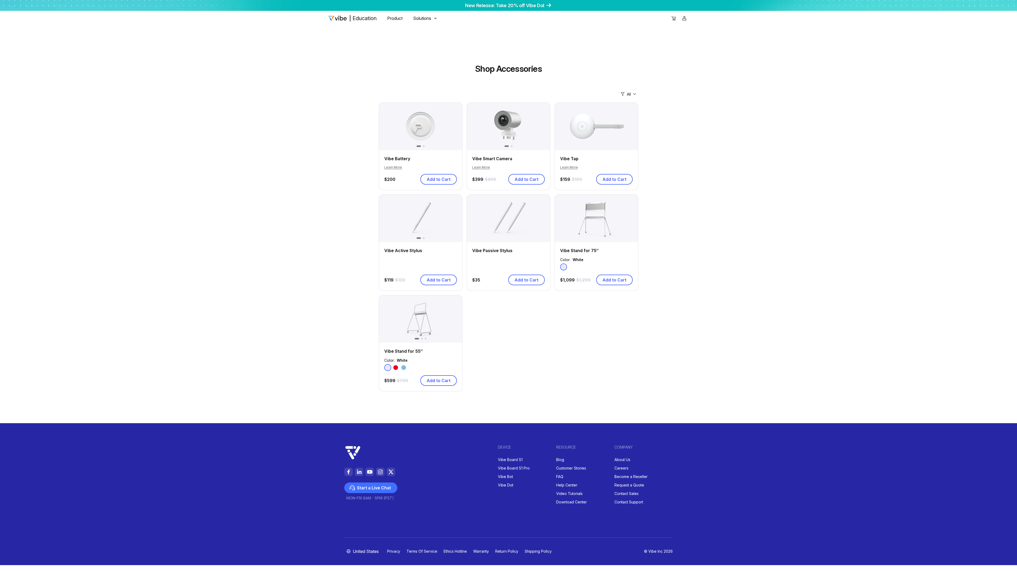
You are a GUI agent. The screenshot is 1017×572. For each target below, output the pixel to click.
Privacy (393, 551)
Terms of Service (422, 551)
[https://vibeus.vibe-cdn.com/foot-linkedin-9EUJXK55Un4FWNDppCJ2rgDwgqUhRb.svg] (359, 472)
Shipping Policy (538, 551)
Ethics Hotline (455, 551)
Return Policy (506, 551)
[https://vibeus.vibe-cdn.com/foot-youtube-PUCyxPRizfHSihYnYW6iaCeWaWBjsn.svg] (369, 472)
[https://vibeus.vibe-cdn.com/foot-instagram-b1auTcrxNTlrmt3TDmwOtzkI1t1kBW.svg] (380, 472)
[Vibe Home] (337, 18)
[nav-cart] (674, 18)
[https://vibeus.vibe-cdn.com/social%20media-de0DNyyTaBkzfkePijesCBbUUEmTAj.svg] (391, 472)
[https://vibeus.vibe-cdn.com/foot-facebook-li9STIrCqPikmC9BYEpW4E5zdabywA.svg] (348, 472)
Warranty (481, 551)
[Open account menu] (684, 18)
